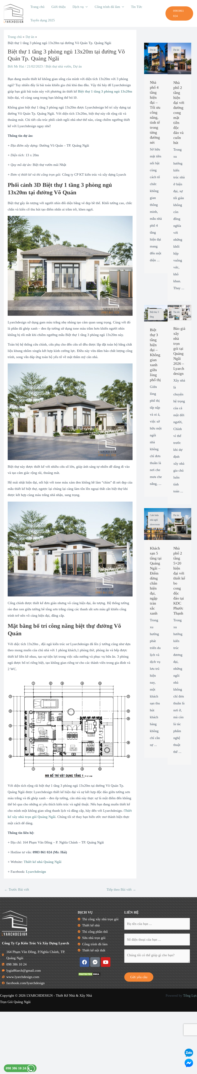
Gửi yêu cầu (138, 977)
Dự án (77, 66)
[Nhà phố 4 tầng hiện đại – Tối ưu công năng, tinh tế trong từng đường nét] (156, 58)
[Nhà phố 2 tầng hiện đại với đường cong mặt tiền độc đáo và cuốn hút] (179, 58)
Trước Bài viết (16, 889)
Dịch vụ (78, 7)
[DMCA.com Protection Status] (89, 974)
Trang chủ (37, 7)
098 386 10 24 (16, 1068)
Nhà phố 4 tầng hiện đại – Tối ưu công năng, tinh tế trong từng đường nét (155, 112)
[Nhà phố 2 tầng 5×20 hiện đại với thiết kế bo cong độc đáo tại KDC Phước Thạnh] (179, 523)
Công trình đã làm (107, 7)
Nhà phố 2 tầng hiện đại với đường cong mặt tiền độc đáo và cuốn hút (178, 112)
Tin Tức (136, 7)
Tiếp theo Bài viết (121, 889)
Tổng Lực (190, 995)
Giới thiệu (58, 7)
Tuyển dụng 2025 (42, 20)
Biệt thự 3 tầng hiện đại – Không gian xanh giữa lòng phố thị (155, 355)
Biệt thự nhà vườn (58, 66)
